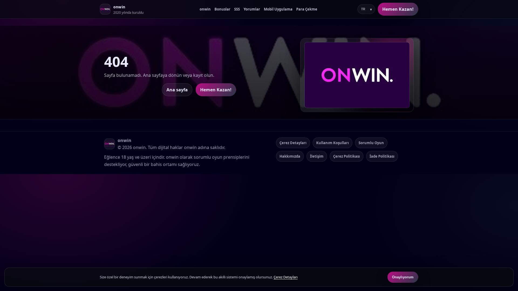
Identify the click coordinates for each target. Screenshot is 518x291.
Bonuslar (222, 9)
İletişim (316, 156)
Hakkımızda (290, 156)
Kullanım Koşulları (332, 142)
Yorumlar (252, 9)
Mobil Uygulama (278, 9)
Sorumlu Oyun (371, 142)
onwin (205, 9)
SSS (237, 9)
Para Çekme (306, 9)
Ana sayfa (177, 90)
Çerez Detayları (293, 142)
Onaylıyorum (403, 277)
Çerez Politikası (346, 156)
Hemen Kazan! (398, 9)
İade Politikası (382, 156)
